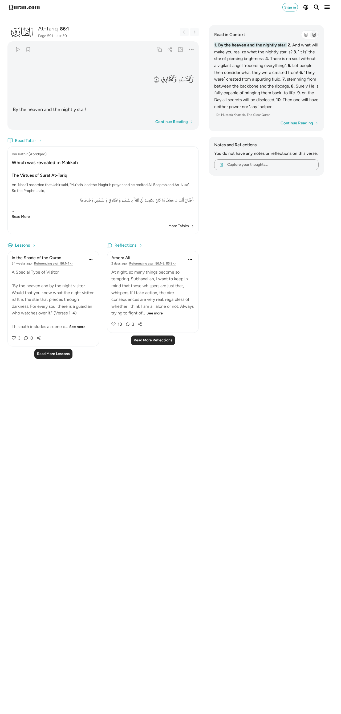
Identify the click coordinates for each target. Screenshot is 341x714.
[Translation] (314, 34)
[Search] (316, 7)
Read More (21, 216)
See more (77, 327)
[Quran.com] (24, 7)
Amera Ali (120, 257)
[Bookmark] (28, 49)
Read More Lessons (53, 354)
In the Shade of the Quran (36, 257)
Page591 (45, 36)
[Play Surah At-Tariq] (17, 49)
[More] (191, 49)
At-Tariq (48, 28)
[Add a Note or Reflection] (180, 49)
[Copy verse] (159, 49)
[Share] (169, 49)
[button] (185, 79)
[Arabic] (306, 34)
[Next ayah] (194, 32)
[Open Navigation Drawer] (327, 7)
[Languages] (306, 7)
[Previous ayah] (184, 32)
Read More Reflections (153, 340)
